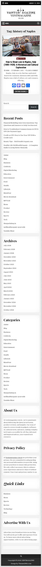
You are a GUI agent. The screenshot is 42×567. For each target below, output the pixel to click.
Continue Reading (21, 91)
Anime (6, 155)
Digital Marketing (10, 170)
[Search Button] (38, 23)
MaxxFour (7, 193)
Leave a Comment (33, 70)
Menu (6, 3)
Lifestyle (22, 59)
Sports (6, 216)
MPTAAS (7, 201)
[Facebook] (14, 86)
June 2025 (8, 280)
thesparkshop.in (10, 223)
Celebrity (7, 166)
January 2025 (9, 299)
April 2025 (8, 287)
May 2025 (7, 283)
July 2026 (7, 245)
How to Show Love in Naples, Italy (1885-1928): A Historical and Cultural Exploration (21, 65)
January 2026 (9, 253)
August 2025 (8, 272)
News (6, 204)
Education (7, 174)
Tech (5, 219)
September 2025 (10, 268)
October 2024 (9, 310)
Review (6, 212)
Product (7, 208)
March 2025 (8, 291)
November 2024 (10, 306)
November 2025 (10, 261)
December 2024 (10, 302)
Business (7, 163)
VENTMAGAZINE (21, 15)
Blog (5, 159)
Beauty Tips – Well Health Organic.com (18, 141)
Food (5, 182)
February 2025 (9, 295)
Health (6, 185)
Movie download (10, 197)
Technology (8, 509)
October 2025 (9, 264)
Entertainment (9, 178)
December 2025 (10, 257)
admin (7, 70)
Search (6, 103)
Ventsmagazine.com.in (14, 457)
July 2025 (7, 276)
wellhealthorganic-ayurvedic (14, 227)
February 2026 (9, 249)
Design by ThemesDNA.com (21, 563)
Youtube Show (9, 231)
